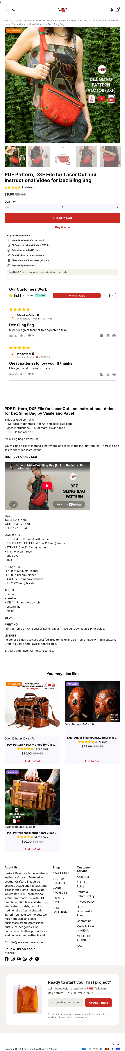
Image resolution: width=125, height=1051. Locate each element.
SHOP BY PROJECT (59, 881)
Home (8, 20)
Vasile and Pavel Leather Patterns (40, 1049)
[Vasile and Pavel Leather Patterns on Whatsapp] (25, 959)
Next (116, 85)
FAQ (79, 945)
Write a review (77, 295)
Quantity (10, 201)
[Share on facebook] (102, 336)
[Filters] (105, 295)
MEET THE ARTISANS (84, 938)
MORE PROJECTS (60, 890)
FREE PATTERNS (60, 909)
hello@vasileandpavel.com (24, 942)
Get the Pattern (98, 1002)
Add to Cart (32, 761)
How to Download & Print (85, 911)
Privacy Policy (86, 901)
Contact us (84, 920)
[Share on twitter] (108, 336)
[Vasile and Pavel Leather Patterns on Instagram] (13, 959)
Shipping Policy (82, 884)
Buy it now (62, 227)
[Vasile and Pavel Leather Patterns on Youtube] (19, 959)
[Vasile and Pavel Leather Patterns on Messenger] (37, 959)
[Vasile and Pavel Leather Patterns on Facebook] (7, 959)
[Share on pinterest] (114, 336)
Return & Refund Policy (86, 894)
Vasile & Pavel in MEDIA (85, 928)
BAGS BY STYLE (58, 900)
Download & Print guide (89, 628)
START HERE (61, 873)
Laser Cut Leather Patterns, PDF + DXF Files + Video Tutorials (50, 20)
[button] (13, 187)
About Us (83, 876)
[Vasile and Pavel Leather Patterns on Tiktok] (31, 959)
